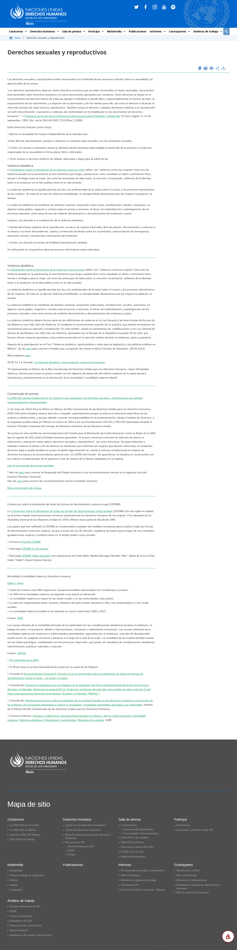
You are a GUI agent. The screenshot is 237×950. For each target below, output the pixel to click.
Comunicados (129, 825)
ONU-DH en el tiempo (22, 839)
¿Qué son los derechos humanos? (85, 825)
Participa (94, 31)
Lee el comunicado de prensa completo (30, 465)
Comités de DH (129, 884)
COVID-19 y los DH (132, 851)
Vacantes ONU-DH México (25, 834)
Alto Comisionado (186, 875)
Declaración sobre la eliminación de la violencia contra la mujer (48, 169)
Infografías (16, 870)
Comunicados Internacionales (140, 833)
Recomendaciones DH (81, 846)
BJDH (71, 850)
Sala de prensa (71, 31)
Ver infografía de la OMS (24, 660)
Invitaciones (183, 825)
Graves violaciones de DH (25, 906)
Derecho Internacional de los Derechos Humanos (88, 836)
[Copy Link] (200, 68)
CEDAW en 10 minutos (35, 548)
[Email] (205, 68)
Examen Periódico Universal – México (143, 889)
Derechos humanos (42, 31)
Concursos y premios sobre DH (194, 829)
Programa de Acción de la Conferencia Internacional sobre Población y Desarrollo (72, 116)
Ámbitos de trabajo (205, 31)
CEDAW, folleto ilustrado (36, 555)
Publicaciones (137, 31)
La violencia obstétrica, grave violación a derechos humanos (69, 362)
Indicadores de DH (20, 920)
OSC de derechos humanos (192, 892)
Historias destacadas (133, 856)
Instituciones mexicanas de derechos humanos (198, 886)
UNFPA (21, 653)
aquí (29, 348)
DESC (13, 911)
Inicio (17, 37)
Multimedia (114, 31)
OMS (20, 618)
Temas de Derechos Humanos (83, 829)
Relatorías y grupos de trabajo (138, 880)
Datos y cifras (15, 583)
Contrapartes (177, 31)
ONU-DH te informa (132, 842)
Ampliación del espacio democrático (31, 935)
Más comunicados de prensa (24, 487)
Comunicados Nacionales (138, 829)
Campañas (16, 889)
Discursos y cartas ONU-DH (137, 846)
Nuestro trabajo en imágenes (27, 875)
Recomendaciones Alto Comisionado (142, 870)
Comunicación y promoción (25, 925)
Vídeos (14, 880)
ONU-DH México (130, 875)
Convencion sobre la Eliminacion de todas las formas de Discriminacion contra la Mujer (62, 511)
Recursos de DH (74, 842)
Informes (155, 31)
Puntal (71, 854)
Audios (14, 884)
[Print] (211, 68)
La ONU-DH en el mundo (24, 825)
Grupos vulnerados (21, 915)
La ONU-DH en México (23, 829)
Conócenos (16, 31)
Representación (19, 930)
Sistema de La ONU (188, 870)
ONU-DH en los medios (134, 837)
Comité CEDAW (31, 541)
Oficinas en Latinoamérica (191, 880)
